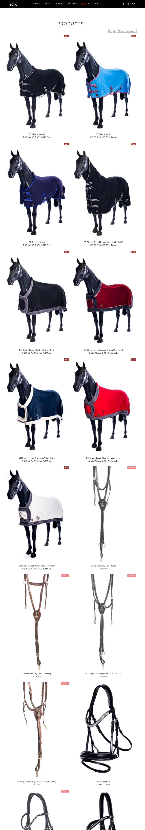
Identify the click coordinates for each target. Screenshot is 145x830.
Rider (36, 4)
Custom (71, 4)
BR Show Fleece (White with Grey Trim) (37, 566)
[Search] (128, 3)
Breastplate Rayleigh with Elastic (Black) (103, 674)
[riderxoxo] (17, 3)
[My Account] (123, 3)
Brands (60, 4)
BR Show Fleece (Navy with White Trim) (37, 458)
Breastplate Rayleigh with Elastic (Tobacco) (37, 781)
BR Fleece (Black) (37, 134)
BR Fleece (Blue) (103, 134)
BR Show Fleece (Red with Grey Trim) (103, 458)
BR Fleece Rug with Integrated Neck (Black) (103, 242)
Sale (83, 4)
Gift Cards (94, 4)
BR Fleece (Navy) (37, 242)
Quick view (37, 128)
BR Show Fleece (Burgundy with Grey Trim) (103, 350)
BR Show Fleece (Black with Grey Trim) (37, 350)
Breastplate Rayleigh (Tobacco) (37, 674)
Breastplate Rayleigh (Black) (103, 566)
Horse (48, 4)
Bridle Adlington (103, 781)
